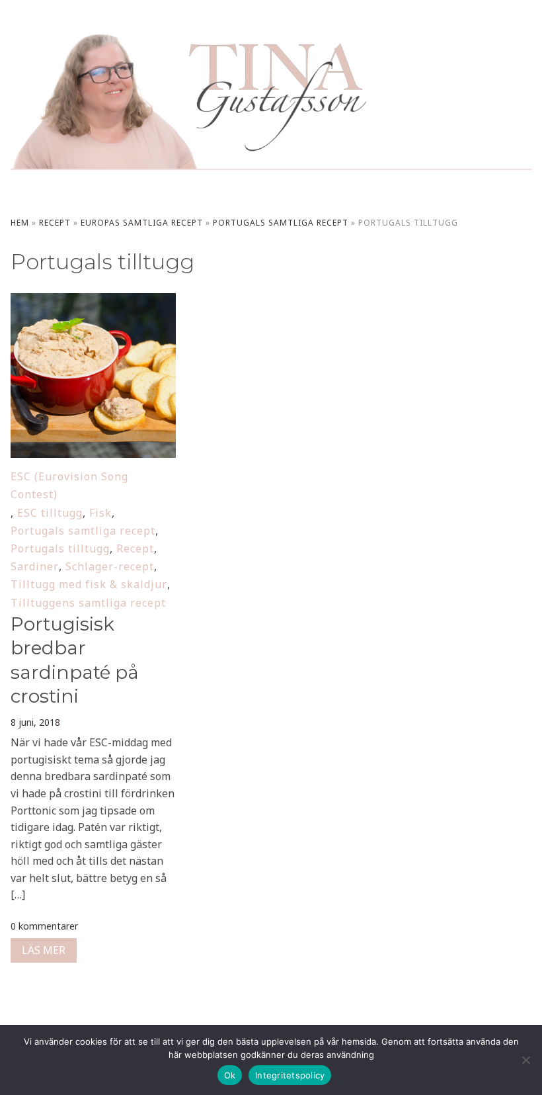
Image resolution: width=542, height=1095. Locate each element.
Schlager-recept (109, 566)
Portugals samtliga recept (280, 222)
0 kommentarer (44, 926)
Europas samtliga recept (142, 222)
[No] (525, 1060)
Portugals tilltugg (60, 548)
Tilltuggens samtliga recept (88, 602)
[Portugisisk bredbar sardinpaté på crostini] (93, 301)
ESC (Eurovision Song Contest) (69, 485)
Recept (55, 222)
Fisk (100, 512)
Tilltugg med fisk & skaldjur (89, 584)
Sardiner (35, 566)
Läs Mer (43, 950)
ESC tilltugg (50, 512)
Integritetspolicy (290, 1075)
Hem (20, 222)
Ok (230, 1075)
